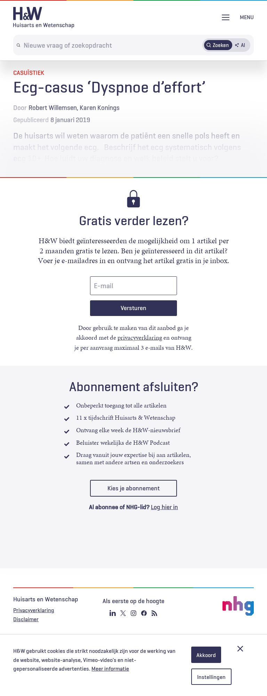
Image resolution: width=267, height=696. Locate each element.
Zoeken (221, 45)
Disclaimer (26, 619)
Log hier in (164, 507)
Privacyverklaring (33, 610)
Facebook (143, 613)
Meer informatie (110, 668)
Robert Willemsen (53, 107)
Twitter (123, 613)
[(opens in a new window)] (213, 606)
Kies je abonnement (133, 488)
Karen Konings (100, 107)
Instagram (133, 613)
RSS (154, 613)
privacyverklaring (140, 337)
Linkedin (112, 613)
